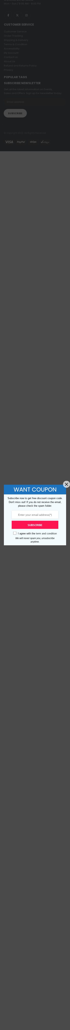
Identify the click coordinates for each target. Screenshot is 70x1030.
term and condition (46, 533)
